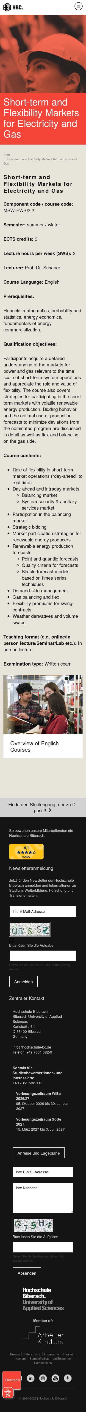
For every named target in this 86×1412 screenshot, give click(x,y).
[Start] (13, 7)
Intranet (68, 1354)
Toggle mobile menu (79, 6)
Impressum (51, 1354)
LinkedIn (31, 1378)
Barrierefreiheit (39, 1358)
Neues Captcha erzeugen (43, 940)
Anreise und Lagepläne (38, 1153)
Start (6, 155)
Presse (14, 1354)
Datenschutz (31, 1354)
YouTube (55, 1378)
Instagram (43, 1378)
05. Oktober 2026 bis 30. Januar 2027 (42, 1106)
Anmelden (23, 981)
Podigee (68, 1378)
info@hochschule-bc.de (32, 1047)
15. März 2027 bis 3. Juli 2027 (40, 1129)
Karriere (20, 1358)
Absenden (27, 1273)
